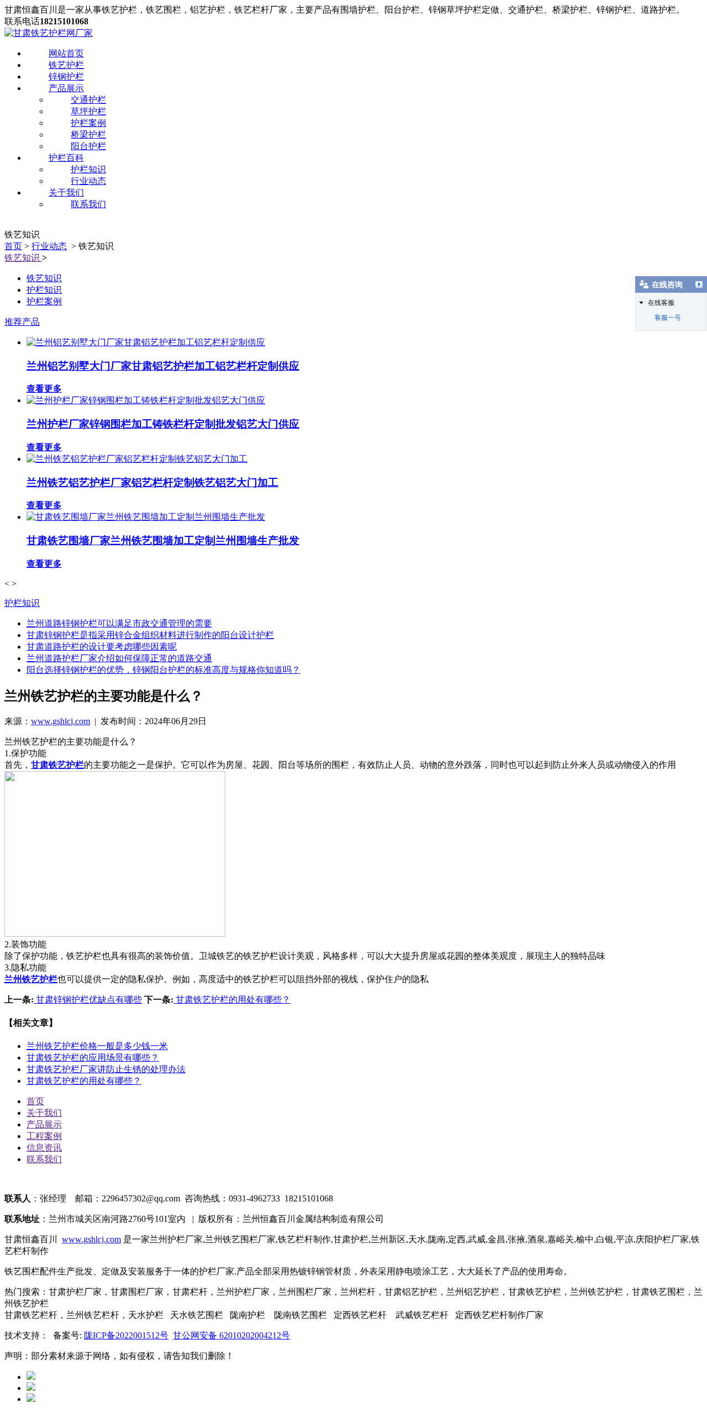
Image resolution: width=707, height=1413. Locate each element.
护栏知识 (88, 169)
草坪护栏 (88, 111)
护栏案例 (88, 123)
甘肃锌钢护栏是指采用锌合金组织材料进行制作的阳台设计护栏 (150, 635)
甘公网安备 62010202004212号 (231, 1335)
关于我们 (66, 192)
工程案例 (44, 1136)
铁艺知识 (23, 257)
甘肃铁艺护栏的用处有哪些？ (232, 999)
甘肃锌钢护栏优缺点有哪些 (88, 999)
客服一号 (668, 317)
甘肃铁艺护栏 (57, 764)
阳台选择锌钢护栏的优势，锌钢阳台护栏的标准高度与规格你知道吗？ (163, 669)
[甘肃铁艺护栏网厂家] (48, 33)
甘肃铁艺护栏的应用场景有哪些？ (93, 1057)
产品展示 (66, 88)
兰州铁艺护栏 (30, 979)
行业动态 (88, 181)
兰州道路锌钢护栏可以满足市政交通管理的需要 (119, 623)
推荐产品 (22, 321)
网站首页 (66, 53)
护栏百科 (66, 157)
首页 (13, 246)
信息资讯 (44, 1147)
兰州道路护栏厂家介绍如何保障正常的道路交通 (119, 658)
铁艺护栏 (66, 65)
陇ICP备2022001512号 (126, 1335)
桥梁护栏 (88, 134)
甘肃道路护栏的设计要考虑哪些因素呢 (102, 646)
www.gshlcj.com (60, 721)
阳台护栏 (88, 146)
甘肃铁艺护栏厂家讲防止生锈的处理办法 (106, 1069)
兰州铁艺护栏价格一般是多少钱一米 (97, 1046)
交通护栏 (88, 99)
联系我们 (88, 204)
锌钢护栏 (66, 76)
